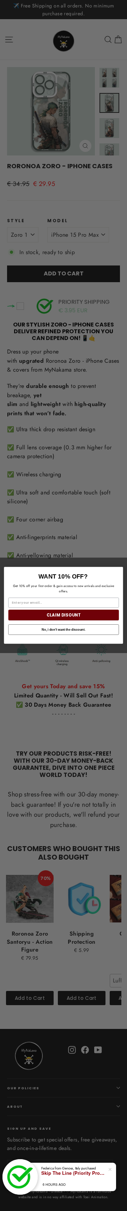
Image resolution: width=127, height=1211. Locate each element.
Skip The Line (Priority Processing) (73, 1173)
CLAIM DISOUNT (64, 615)
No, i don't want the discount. (63, 629)
